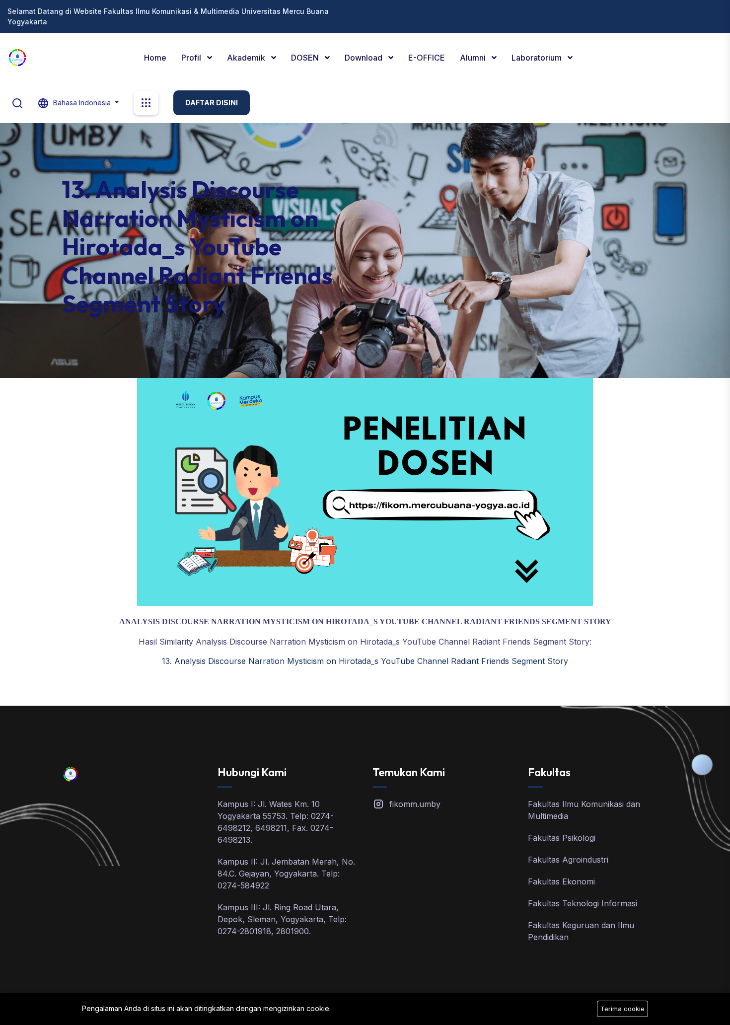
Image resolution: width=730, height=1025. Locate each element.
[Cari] (17, 102)
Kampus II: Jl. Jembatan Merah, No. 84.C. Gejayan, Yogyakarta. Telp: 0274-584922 (286, 873)
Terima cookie (622, 1009)
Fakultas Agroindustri (568, 860)
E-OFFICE (426, 58)
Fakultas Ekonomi (561, 881)
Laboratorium (537, 58)
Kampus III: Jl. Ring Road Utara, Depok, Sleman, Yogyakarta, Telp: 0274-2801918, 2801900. (282, 919)
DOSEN (306, 58)
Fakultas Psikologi (561, 838)
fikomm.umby (414, 804)
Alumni (474, 58)
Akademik (247, 58)
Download (364, 58)
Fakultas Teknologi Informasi (582, 903)
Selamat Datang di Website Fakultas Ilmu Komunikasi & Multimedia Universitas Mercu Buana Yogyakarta (168, 16)
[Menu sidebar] (146, 102)
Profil (192, 58)
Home (155, 58)
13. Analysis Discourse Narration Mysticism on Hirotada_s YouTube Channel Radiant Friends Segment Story (365, 661)
